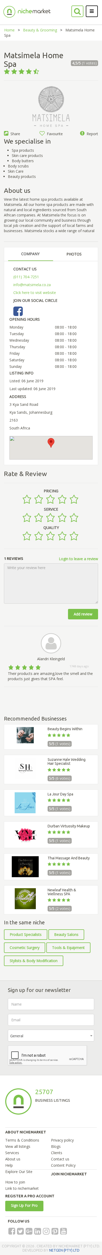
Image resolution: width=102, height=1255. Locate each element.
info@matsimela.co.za (32, 284)
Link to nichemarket (22, 1188)
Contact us (60, 1158)
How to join (15, 1182)
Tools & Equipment (68, 947)
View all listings (17, 1146)
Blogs (56, 1146)
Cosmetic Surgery (24, 947)
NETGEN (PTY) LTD (64, 1250)
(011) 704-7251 (26, 276)
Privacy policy (62, 1140)
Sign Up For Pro (24, 1205)
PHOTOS (74, 254)
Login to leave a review (78, 558)
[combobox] (51, 1035)
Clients (56, 1152)
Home (9, 30)
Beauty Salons (66, 934)
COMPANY (30, 253)
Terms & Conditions (22, 1140)
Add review (83, 614)
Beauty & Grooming (40, 30)
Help (9, 1165)
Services (12, 1152)
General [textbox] (16, 1035)
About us (12, 1158)
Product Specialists (26, 934)
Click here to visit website (34, 292)
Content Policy (63, 1165)
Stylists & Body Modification (34, 960)
